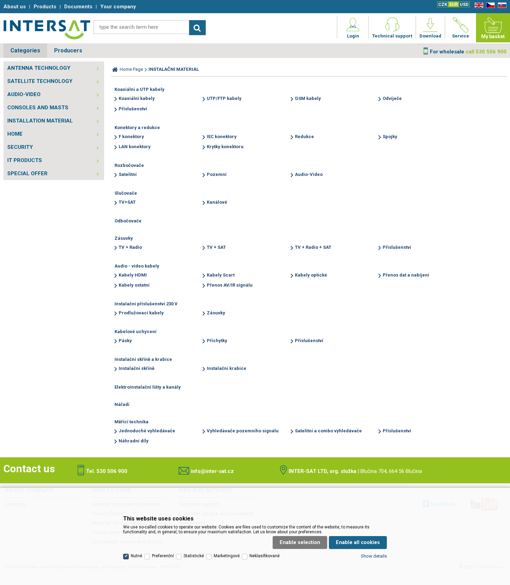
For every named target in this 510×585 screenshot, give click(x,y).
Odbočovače (128, 220)
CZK (442, 4)
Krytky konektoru (225, 146)
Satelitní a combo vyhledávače (328, 430)
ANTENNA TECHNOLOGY (38, 68)
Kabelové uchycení (135, 331)
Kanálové (217, 202)
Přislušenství (397, 247)
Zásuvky (123, 238)
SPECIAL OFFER (27, 173)
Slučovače (125, 193)
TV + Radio (130, 247)
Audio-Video (309, 174)
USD (464, 4)
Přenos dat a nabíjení (406, 275)
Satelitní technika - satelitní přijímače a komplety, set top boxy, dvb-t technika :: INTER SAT (46, 29)
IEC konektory (222, 136)
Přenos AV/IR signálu (230, 285)
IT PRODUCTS (24, 160)
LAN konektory (135, 146)
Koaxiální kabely (137, 98)
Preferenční (163, 555)
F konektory (131, 136)
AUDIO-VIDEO (24, 94)
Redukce (304, 136)
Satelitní (128, 174)
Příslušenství (133, 108)
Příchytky (217, 340)
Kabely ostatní (134, 285)
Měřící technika (131, 421)
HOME (15, 134)
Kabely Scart (221, 275)
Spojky (390, 136)
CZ (489, 5)
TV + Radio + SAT (313, 247)
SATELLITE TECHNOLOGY (40, 81)
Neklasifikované (264, 555)
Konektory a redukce (137, 127)
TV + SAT (216, 247)
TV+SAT (127, 202)
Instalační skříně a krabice (143, 359)
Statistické (194, 555)
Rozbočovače (129, 165)
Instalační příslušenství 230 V (146, 303)
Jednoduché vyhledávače (147, 430)
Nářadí (121, 404)
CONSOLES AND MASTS (37, 107)
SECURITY (20, 147)
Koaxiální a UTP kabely (139, 89)
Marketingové (227, 555)
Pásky (125, 340)
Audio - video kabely (136, 266)
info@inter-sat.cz (212, 471)
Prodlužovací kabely (141, 312)
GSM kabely (308, 98)
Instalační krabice (226, 368)
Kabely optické (311, 275)
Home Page (131, 69)
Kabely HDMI (133, 275)
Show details (374, 556)
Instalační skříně (136, 368)
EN (478, 5)
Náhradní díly (133, 440)
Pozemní (217, 174)
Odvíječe (392, 98)
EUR (453, 4)
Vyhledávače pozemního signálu (243, 430)
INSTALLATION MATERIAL (40, 121)
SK (501, 5)
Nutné (136, 555)
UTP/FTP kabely (224, 98)
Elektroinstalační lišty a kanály (147, 387)
